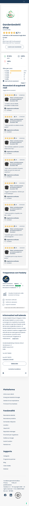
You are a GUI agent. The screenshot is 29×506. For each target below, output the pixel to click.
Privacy (5, 483)
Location (5, 425)
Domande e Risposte (9, 422)
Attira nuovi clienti (8, 394)
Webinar (5, 469)
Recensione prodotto (9, 418)
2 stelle (7, 77)
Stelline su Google (8, 438)
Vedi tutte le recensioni (12, 81)
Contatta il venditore (14, 369)
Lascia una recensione (14, 47)
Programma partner (9, 459)
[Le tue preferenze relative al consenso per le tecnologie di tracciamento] (26, 503)
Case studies (7, 466)
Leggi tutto (15, 338)
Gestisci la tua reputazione (11, 400)
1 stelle (7, 79)
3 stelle (7, 75)
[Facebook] (3, 373)
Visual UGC (6, 428)
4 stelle (7, 73)
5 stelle (7, 71)
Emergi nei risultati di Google (11, 397)
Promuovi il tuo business (10, 404)
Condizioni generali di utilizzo (11, 481)
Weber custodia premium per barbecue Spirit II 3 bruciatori (16, 209)
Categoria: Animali (8, 359)
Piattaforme (6, 444)
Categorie (6, 456)
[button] (14, 294)
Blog (4, 462)
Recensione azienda (9, 415)
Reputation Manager (9, 431)
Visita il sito (14, 363)
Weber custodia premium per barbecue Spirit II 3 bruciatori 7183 (16, 99)
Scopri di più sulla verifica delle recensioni (14, 307)
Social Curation (7, 441)
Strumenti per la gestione (10, 435)
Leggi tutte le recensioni (9, 90)
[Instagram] (25, 373)
